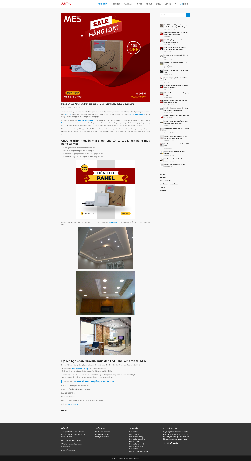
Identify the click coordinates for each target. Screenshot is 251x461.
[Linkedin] (173, 443)
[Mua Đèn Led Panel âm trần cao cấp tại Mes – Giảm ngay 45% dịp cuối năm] (105, 57)
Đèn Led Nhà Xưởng (136, 437)
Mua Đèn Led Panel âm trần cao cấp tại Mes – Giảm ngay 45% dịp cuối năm (97, 103)
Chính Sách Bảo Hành (102, 432)
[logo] (66, 4)
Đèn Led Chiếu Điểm (136, 446)
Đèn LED (78, 107)
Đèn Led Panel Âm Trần (137, 439)
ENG (186, 4)
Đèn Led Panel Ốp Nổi (136, 444)
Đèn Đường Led (134, 434)
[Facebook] (164, 443)
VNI (181, 4)
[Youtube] (176, 443)
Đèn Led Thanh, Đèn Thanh (138, 451)
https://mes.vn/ (72, 404)
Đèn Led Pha (133, 449)
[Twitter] (170, 443)
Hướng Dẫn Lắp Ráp (102, 437)
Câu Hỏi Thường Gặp (102, 434)
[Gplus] (167, 443)
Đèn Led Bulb (133, 432)
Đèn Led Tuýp (134, 441)
